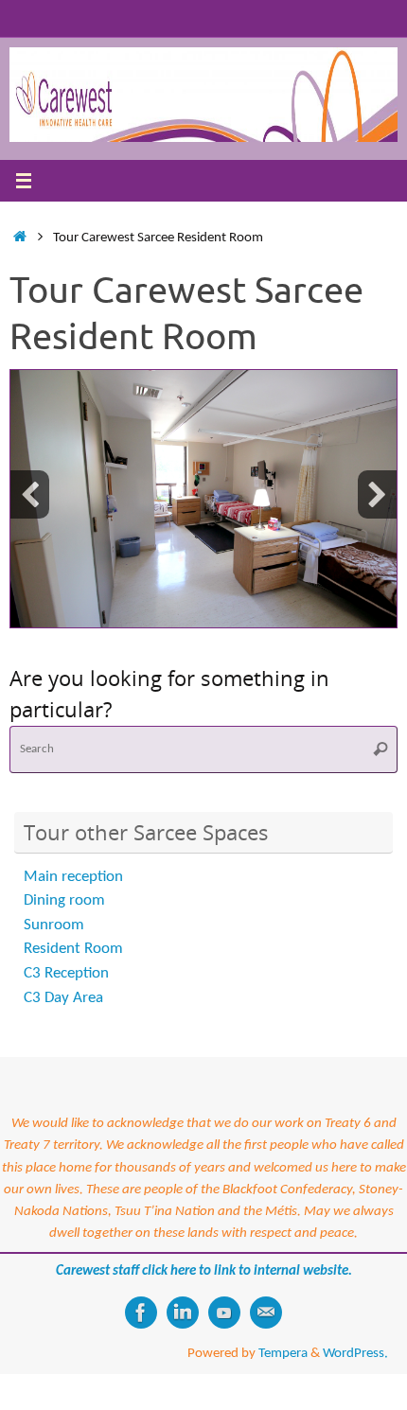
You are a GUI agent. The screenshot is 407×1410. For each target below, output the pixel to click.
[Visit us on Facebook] (141, 1312)
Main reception (73, 877)
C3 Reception (66, 973)
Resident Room (73, 949)
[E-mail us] (266, 1312)
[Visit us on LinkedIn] (183, 1312)
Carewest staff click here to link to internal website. (204, 1270)
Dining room (64, 900)
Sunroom (54, 925)
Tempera (283, 1353)
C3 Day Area (63, 998)
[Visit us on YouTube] (224, 1312)
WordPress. (355, 1353)
